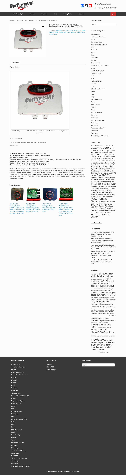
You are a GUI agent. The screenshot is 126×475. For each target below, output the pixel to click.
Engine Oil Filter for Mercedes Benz (102, 172)
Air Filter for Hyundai (103, 150)
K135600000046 (99, 339)
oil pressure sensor (107, 342)
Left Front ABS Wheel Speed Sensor (101, 191)
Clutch (92, 55)
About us (32, 14)
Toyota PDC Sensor (106, 212)
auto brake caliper (102, 276)
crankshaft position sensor (103, 320)
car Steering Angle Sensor (107, 307)
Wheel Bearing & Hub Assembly (100, 136)
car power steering (105, 304)
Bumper (93, 52)
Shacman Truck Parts (97, 112)
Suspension (94, 125)
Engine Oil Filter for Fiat (96, 169)
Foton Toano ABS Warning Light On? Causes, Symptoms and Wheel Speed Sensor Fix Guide (102, 240)
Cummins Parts (95, 63)
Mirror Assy (111, 194)
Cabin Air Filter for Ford (100, 158)
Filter (92, 78)
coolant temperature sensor (103, 316)
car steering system (110, 309)
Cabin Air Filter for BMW (98, 157)
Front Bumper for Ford (103, 186)
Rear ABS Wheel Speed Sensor (103, 202)
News (55, 14)
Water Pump (94, 133)
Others (93, 102)
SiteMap (49, 364)
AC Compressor (95, 34)
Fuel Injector (94, 84)
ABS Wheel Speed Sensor (100, 146)
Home (11, 20)
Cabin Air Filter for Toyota (102, 165)
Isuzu (92, 94)
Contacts (81, 14)
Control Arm (94, 58)
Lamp (92, 97)
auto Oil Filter (104, 281)
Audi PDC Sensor (102, 152)
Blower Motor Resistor (97, 42)
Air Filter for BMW (102, 148)
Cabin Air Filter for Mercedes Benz (103, 161)
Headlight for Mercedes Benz (102, 188)
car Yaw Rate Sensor (103, 316)
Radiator (93, 107)
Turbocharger (94, 131)
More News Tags (103, 352)
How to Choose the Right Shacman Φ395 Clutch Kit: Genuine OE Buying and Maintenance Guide (102, 234)
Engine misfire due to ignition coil (103, 327)
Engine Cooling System (97, 71)
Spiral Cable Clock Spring (98, 120)
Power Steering (95, 104)
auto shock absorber (99, 284)
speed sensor (97, 346)
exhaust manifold (99, 329)
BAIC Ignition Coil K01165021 (98, 288)
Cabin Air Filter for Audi (107, 155)
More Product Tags (96, 223)
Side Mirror (94, 115)
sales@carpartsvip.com (103, 4)
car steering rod (102, 309)
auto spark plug (107, 285)
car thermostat (97, 310)
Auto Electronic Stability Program (98, 279)
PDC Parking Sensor (99, 199)
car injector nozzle (99, 299)
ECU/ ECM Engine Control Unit (100, 65)
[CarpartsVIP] (26, 5)
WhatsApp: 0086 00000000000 (106, 8)
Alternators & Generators (98, 37)
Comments (51, 370)
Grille (92, 86)
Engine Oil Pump (96, 73)
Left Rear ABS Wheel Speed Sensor (101, 193)
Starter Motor (94, 123)
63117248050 (69, 30)
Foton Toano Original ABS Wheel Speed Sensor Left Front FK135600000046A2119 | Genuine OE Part (103, 247)
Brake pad (94, 50)
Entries (50, 367)
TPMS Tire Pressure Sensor (100, 215)
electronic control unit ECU (101, 325)
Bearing (93, 39)
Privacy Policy (68, 14)
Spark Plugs (94, 117)
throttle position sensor (101, 348)
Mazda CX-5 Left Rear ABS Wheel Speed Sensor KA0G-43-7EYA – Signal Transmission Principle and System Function (102, 254)
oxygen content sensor (101, 344)
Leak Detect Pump (96, 99)
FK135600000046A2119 (102, 331)
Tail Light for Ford (95, 212)
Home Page (19, 14)
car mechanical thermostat (100, 302)
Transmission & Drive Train (98, 128)
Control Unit (17, 20)
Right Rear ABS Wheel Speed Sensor (103, 209)
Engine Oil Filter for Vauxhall (101, 173)
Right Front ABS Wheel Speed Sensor (102, 207)
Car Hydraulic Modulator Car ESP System (104, 297)
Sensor (93, 110)
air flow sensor (106, 273)
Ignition (93, 91)
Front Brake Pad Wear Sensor (103, 184)
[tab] (15, 62)
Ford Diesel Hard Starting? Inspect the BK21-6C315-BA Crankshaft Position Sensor (102, 262)
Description (15, 62)
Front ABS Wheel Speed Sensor (101, 176)
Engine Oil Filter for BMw (106, 167)
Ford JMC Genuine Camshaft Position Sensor (101, 334)
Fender (93, 76)
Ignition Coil (106, 336)
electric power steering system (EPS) (99, 322)
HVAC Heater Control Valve (98, 89)
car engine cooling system (103, 293)
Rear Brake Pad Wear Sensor (102, 205)
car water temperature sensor (102, 312)
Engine (93, 68)
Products (44, 14)
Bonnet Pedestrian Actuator (99, 44)
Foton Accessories (96, 81)
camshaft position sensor (101, 291)
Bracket (93, 47)
